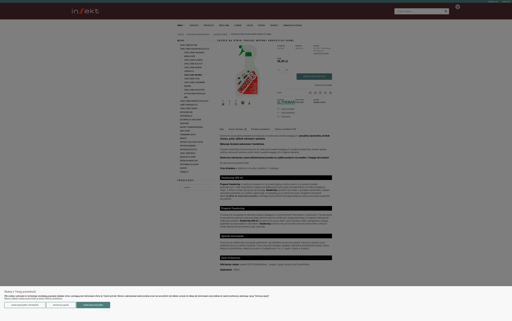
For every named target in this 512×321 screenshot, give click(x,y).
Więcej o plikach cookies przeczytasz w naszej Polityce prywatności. (33, 298)
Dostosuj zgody (61, 305)
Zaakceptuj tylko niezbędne (25, 305)
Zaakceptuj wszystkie (93, 305)
